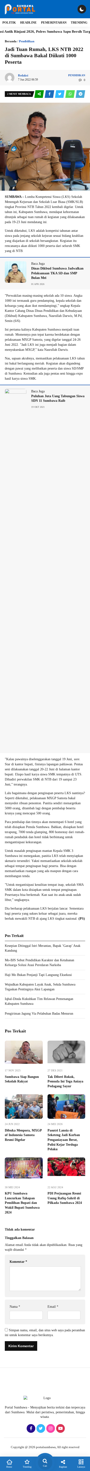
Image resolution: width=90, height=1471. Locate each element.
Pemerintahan (53, 22)
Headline (28, 22)
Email (53, 1306)
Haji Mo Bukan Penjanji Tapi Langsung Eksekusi (38, 975)
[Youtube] (60, 1429)
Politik (9, 22)
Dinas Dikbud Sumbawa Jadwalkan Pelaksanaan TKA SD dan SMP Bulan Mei (57, 273)
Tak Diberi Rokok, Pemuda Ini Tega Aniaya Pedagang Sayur (65, 1081)
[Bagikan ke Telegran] (80, 94)
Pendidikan (26, 41)
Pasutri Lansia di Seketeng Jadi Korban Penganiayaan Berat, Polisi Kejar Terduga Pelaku (64, 1140)
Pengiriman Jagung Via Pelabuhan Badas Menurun (39, 1013)
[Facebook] (30, 1429)
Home (9, 1466)
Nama (15, 1306)
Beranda (11, 41)
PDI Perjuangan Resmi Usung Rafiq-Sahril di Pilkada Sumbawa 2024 (65, 1198)
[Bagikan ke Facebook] (50, 94)
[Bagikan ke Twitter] (60, 94)
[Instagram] (50, 1429)
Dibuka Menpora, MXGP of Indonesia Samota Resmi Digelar (23, 1135)
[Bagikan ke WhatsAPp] (70, 94)
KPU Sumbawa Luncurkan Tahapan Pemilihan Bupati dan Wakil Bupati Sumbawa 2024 (22, 1203)
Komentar (18, 1262)
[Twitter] (40, 1429)
